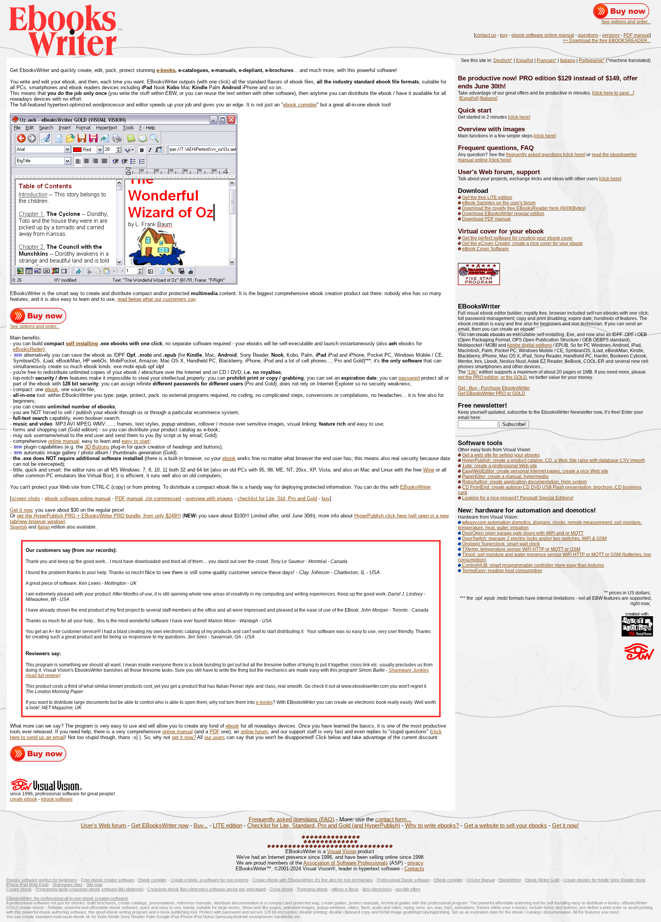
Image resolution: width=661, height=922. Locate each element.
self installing (82, 343)
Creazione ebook (163, 889)
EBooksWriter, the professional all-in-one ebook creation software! (67, 898)
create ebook (23, 799)
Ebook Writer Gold (542, 880)
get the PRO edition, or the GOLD (492, 377)
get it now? (184, 737)
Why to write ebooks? (432, 825)
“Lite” (472, 372)
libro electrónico (377, 889)
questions (588, 35)
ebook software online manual (542, 35)
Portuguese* (592, 60)
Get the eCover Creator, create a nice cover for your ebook (522, 243)
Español (524, 60)
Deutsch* (503, 60)
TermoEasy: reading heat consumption (502, 570)
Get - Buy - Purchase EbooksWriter (494, 388)
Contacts (414, 868)
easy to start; (136, 441)
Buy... (201, 825)
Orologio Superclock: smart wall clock (500, 544)
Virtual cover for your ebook (501, 231)
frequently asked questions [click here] (545, 154)
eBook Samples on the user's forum (499, 203)
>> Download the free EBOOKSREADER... (607, 40)
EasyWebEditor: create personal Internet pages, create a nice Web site (535, 471)
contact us (485, 35)
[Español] (469, 98)
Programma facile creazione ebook (68, 889)
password (409, 378)
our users (214, 737)
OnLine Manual (481, 880)
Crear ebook (281, 889)
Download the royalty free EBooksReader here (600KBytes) (524, 208)
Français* (547, 60)
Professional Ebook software (403, 880)
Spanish (18, 527)
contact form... (393, 819)
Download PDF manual (486, 219)
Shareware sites (67, 884)
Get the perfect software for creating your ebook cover (517, 238)
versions (611, 35)
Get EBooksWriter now (160, 825)
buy (504, 35)
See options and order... (626, 21)
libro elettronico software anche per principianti (223, 889)
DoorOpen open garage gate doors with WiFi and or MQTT (522, 533)
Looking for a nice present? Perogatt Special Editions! (517, 498)
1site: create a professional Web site (499, 465)
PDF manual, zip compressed (148, 498)
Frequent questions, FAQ (496, 148)
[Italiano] (488, 98)
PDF (215, 731)
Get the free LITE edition (487, 197)
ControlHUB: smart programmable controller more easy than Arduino (532, 565)
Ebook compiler (152, 880)
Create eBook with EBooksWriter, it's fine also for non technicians (312, 880)
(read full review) (43, 675)
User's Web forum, (487, 172)
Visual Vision (341, 851)
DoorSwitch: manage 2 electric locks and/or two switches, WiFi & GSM (534, 538)
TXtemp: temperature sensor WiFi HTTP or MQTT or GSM (521, 549)
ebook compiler (300, 105)
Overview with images (491, 129)
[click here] (519, 117)
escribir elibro (408, 889)
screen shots (25, 498)
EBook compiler (448, 880)
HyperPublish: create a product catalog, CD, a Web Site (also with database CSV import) (553, 460)
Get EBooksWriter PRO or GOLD (491, 393)
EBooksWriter (415, 487)
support (528, 172)
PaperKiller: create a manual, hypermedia (505, 476)
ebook (51, 389)
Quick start (475, 110)
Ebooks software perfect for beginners (41, 880)
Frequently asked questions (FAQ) (291, 819)
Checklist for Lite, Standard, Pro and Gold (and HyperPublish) (323, 825)
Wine (428, 470)
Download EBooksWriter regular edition (503, 213)
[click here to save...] (613, 93)
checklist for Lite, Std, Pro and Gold (277, 498)
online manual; (64, 441)
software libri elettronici (122, 889)
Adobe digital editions (529, 345)
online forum (254, 731)
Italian (43, 527)
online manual (177, 731)
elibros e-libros (345, 889)
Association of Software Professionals (345, 863)
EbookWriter (509, 880)
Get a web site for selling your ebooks (501, 455)
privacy (415, 863)
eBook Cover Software (485, 248)
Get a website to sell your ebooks (505, 825)
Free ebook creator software (107, 880)
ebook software (57, 799)
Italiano (567, 60)
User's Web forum (103, 825)
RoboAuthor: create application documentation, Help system (524, 482)
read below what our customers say (156, 299)
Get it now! (565, 825)
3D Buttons (97, 447)
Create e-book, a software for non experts (210, 880)
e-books (165, 70)
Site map (94, 884)
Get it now (21, 510)
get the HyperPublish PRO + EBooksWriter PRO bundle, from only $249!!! (99, 516)
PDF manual (637, 35)
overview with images (209, 498)
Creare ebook (19, 889)
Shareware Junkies (409, 670)
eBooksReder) (28, 349)
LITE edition (227, 825)
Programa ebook (312, 889)
